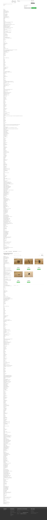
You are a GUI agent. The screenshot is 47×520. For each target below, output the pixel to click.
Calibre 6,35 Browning (5, 130)
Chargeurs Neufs (5, 190)
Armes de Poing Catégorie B (6, 37)
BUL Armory (4, 39)
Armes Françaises (5, 34)
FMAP (4, 309)
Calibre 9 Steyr (5, 134)
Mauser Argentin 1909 (5, 472)
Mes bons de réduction (33, 513)
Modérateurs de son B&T (6, 93)
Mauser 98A (4, 201)
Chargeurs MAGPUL (5, 192)
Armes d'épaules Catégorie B (6, 71)
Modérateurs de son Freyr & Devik (7, 92)
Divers (4, 13)
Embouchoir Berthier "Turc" (38, 265)
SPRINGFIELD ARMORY (6, 447)
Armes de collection (5, 31)
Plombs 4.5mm (5, 95)
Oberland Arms (5, 73)
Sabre (4, 110)
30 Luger (4, 407)
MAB (4, 302)
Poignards (4, 101)
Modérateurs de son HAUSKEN (7, 25)
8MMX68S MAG (5, 164)
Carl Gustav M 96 (5, 212)
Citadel (4, 337)
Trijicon (4, 357)
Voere (4, 244)
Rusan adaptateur (5, 113)
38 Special (4, 406)
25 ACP (4, 158)
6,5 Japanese (4, 156)
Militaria (4, 177)
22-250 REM (4, 166)
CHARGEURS (5, 181)
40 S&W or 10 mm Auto (6, 151)
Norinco (4, 498)
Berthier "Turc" (5, 452)
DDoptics (4, 355)
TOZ (3, 246)
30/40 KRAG (4, 143)
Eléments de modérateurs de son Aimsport (8, 27)
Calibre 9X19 (4, 129)
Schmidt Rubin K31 (5, 455)
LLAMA (4, 62)
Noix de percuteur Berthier (28, 278)
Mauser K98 (4, 202)
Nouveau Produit (5, 248)
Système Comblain (5, 226)
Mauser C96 (4, 459)
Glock (4, 38)
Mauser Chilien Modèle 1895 (6, 218)
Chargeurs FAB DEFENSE (6, 446)
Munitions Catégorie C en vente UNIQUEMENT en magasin (10, 127)
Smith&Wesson (5, 51)
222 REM (4, 420)
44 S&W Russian (5, 142)
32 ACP (4, 145)
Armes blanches (5, 96)
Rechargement (5, 135)
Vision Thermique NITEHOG (6, 362)
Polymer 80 (4, 292)
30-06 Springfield (5, 419)
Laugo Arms (4, 98)
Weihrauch (4, 317)
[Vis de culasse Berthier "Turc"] (28, 261)
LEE (3, 137)
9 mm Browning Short (5, 188)
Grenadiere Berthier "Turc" (18, 265)
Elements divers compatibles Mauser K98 (8, 223)
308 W (4, 139)
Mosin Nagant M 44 (5, 465)
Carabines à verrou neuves (6, 17)
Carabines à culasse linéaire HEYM (7, 270)
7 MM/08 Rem (5, 146)
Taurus (4, 75)
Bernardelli (4, 310)
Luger (4, 69)
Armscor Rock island (5, 48)
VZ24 (4, 485)
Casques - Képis (5, 178)
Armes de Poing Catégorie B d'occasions (8, 50)
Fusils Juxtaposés (5, 14)
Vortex (4, 107)
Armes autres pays (5, 282)
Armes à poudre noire (5, 256)
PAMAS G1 (4, 65)
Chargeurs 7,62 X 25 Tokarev (6, 187)
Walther (4, 44)
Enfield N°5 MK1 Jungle (6, 206)
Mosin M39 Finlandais (5, 233)
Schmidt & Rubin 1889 (5, 199)
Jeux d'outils (4, 136)
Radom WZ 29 (5, 230)
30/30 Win (4, 149)
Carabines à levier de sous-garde (7, 32)
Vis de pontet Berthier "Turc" (18, 278)
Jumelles (4, 360)
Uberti (4, 60)
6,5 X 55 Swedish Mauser (6, 152)
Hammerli (4, 54)
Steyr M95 (4, 225)
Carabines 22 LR (5, 334)
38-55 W (4, 126)
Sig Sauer (4, 21)
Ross (4, 239)
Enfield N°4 (4, 207)
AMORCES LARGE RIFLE (6, 114)
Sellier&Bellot (4, 122)
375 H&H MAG (5, 167)
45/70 (4, 399)
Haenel (4, 78)
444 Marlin (4, 162)
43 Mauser (4, 157)
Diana (4, 88)
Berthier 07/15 (5, 195)
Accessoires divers (5, 35)
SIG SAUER (4, 105)
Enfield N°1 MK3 (5, 460)
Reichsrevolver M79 (5, 214)
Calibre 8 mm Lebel (5, 388)
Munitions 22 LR (5, 128)
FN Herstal (4, 55)
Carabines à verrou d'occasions (6, 22)
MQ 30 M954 (4, 236)
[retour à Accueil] (4, 251)
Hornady (4, 412)
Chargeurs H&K (5, 191)
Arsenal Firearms (5, 290)
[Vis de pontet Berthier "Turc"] (18, 274)
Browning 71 (4, 224)
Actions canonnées (5, 90)
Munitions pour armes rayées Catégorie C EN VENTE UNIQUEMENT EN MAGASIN (7, 366)
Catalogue (4, 10)
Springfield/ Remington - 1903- (6, 473)
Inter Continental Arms (5, 52)
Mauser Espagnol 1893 (6, 231)
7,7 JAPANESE (5, 155)
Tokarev (4, 312)
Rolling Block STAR (5, 476)
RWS (4, 118)
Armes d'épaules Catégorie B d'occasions (8, 81)
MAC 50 (4, 64)
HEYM (4, 18)
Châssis (4, 23)
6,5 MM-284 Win (5, 417)
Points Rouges (5, 111)
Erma (4, 66)
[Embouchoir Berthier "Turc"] (39, 261)
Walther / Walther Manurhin (6, 299)
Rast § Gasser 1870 (5, 234)
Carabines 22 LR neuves (6, 85)
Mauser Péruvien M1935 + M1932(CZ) (7, 216)
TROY (4, 30)
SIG (3, 58)
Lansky (4, 100)
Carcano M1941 (5, 463)
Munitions (4, 115)
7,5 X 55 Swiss (5, 153)
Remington (4, 117)
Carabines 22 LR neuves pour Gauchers (7, 89)
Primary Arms (5, 106)
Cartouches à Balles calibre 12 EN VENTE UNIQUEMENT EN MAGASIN (11, 124)
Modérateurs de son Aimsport (6, 26)
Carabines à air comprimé (6, 344)
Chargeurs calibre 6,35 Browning (7, 186)
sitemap (11, 515)
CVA (3, 19)
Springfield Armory (5, 43)
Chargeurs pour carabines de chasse (7, 182)
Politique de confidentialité (12, 514)
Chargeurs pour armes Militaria (6, 183)
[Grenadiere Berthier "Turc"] (18, 261)
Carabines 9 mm (5, 94)
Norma (4, 119)
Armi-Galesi (4, 67)
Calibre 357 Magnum (5, 132)
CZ (3, 40)
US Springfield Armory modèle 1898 (7, 222)
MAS (4, 451)
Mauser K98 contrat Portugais (6, 221)
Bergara (4, 86)
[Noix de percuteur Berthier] (28, 274)
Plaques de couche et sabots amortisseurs (8, 247)
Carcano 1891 (5, 227)
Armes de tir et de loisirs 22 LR (6, 84)
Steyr (4, 307)
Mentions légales (12, 511)
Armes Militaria (5, 33)
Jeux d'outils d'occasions (6, 172)
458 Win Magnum (5, 144)
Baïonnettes (4, 102)
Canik (4, 42)
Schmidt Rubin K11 (5, 200)
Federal (4, 121)
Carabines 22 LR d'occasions (6, 339)
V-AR (4, 74)
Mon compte (33, 508)
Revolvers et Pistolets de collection (7, 279)
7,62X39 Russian (5, 147)
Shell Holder (4, 176)
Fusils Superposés (5, 15)
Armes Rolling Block (5, 232)
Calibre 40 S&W (5, 131)
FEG (3, 304)
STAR (4, 61)
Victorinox (4, 349)
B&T (3, 77)
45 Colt (4, 141)
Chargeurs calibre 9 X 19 (6, 185)
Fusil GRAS (4, 197)
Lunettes (4, 353)
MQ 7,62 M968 (5, 235)
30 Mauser (4, 148)
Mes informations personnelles (34, 512)
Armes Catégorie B (5, 284)
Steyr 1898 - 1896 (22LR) (6, 219)
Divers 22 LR (4, 240)
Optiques (4, 103)
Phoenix (4, 46)
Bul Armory (4, 323)
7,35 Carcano (4, 404)
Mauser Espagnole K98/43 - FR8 (7, 475)
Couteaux (4, 97)
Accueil (4, 9)
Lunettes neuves (5, 104)
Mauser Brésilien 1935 (5, 471)
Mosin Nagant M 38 (5, 211)
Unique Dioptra (5, 245)
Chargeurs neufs (5, 184)
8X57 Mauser (4, 398)
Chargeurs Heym (5, 29)
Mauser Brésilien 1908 (5, 215)
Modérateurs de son (5, 272)
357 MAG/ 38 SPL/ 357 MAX (6, 169)
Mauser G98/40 (5, 490)
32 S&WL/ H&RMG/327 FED (6, 168)
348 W (4, 396)
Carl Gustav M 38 (5, 467)
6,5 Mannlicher (5, 160)
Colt (3, 57)
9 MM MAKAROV (5, 170)
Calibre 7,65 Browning (5, 383)
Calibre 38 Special (5, 385)
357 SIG (4, 391)
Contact (4, 249)
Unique (4, 301)
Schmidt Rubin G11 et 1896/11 (6, 454)
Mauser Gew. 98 (5, 204)
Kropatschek (4, 213)
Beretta (4, 47)
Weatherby (4, 371)
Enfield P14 (4, 462)
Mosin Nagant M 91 (5, 210)
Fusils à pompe (5, 261)
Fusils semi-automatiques (6, 16)
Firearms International (5, 315)
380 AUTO (4, 422)
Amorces (4, 363)
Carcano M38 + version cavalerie (7, 208)
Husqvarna (4, 53)
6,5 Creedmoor (5, 150)
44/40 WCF (4, 401)
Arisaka (4, 493)
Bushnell (4, 358)
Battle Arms (4, 72)
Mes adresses (32, 511)
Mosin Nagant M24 (5, 205)
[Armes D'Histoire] (9, 2)
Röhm (4, 318)
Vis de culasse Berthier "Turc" (29, 265)
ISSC (4, 87)
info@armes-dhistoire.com (23, 513)
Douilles (4, 174)
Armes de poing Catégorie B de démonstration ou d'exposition (6, 297)
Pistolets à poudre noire (6, 11)
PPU (3, 116)
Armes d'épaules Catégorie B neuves (7, 320)
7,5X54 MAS (4, 138)
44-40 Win (4, 163)
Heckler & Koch (5, 99)
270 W (4, 165)
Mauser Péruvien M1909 (6, 470)
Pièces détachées (5, 12)
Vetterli (4, 482)
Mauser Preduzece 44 (5, 220)
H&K (3, 79)
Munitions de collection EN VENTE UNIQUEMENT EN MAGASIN (7, 377)
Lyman (4, 171)
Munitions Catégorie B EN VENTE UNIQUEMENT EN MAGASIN (7, 381)
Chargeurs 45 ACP (5, 189)
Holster (4, 433)
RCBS (4, 161)
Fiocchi (4, 123)
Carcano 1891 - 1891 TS (6, 209)
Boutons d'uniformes (5, 180)
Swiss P (4, 374)
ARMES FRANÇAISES (6, 194)
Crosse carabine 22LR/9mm (6, 243)
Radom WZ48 (5, 228)
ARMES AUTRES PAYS (6, 198)
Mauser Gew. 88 (5, 203)
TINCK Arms (4, 80)
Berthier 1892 (4, 449)
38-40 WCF (4, 393)
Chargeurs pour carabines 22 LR (7, 435)
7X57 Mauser (4, 140)
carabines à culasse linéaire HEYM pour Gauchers (9, 24)
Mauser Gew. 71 (5, 457)
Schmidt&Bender (5, 108)
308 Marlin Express (5, 159)
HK (3, 41)
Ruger (4, 45)
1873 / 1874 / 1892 (5, 450)
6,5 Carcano (4, 409)
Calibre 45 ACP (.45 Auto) (6, 386)
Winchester (4, 120)
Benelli (4, 20)
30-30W (4, 125)
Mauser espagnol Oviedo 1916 (6, 237)
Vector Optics (4, 109)
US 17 (4, 468)
